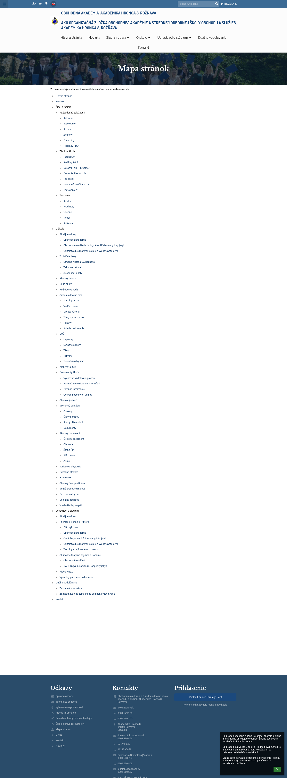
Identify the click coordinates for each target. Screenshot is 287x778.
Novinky (60, 101)
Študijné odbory (68, 234)
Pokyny (67, 322)
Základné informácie (71, 588)
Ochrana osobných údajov (77, 394)
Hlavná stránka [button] (71, 37)
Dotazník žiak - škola (74, 173)
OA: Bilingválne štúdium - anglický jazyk (85, 538)
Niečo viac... (66, 571)
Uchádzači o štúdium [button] (172, 37)
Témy (66, 350)
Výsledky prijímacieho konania (76, 577)
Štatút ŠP (68, 449)
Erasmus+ (65, 477)
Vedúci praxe (70, 306)
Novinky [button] (94, 37)
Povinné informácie (74, 389)
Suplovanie (69, 123)
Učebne (67, 212)
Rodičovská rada (69, 289)
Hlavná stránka (64, 96)
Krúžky (67, 201)
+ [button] (35, 3)
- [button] (41, 3)
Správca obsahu (64, 696)
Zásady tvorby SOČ (73, 361)
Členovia (68, 444)
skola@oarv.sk (126, 707)
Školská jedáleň (68, 400)
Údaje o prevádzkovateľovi (70, 723)
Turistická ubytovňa (70, 466)
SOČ (62, 333)
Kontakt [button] (143, 47)
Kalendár (68, 118)
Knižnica (68, 223)
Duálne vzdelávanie (66, 582)
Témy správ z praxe (74, 317)
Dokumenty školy (69, 372)
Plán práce (69, 455)
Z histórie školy (68, 256)
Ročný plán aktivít (73, 422)
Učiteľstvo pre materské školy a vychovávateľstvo (90, 250)
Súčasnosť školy (72, 273)
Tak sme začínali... (73, 267)
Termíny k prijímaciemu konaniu (80, 549)
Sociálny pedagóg (69, 499)
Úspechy (68, 339)
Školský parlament (70, 433)
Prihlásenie (229, 3)
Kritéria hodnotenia (73, 328)
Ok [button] (277, 769)
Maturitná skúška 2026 (76, 184)
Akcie (66, 460)
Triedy (66, 217)
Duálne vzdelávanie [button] (212, 37)
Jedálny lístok (71, 162)
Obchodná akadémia (74, 239)
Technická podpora (66, 701)
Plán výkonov (70, 527)
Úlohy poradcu (71, 416)
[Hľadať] (216, 4)
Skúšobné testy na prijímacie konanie (80, 555)
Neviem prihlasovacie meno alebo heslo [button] (205, 704)
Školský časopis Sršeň (72, 483)
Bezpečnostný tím (69, 494)
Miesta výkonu (71, 311)
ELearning (68, 140)
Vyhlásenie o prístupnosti (69, 707)
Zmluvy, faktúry (68, 366)
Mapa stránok (63, 729)
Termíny (67, 355)
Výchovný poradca (70, 405)
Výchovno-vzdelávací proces (79, 378)
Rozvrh (67, 129)
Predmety (68, 206)
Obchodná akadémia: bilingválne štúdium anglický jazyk (94, 245)
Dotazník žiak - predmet (76, 167)
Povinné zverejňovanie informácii (81, 383)
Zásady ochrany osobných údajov (74, 718)
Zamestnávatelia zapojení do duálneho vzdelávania (87, 593)
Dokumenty (69, 427)
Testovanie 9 (70, 189)
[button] (46, 3)
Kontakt (60, 599)
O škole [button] (141, 37)
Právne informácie (66, 712)
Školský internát (68, 278)
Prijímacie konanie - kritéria (74, 521)
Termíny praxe (71, 300)
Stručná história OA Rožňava (79, 261)
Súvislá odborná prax (71, 295)
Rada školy (66, 283)
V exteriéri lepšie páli (71, 505)
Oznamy (67, 411)
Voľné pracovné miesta (72, 488)
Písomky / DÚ (70, 145)
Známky (67, 134)
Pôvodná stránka (69, 472)
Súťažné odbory (72, 344)
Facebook (68, 178)
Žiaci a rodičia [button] (116, 37)
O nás (59, 734)
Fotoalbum (69, 156)
